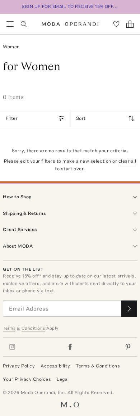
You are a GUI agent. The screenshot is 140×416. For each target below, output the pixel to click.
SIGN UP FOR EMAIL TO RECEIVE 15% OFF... (70, 6)
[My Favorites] (116, 24)
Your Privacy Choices (27, 379)
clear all (127, 161)
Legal (63, 379)
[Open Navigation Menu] (10, 24)
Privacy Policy (19, 365)
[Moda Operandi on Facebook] (70, 347)
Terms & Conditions (98, 365)
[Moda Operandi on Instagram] (12, 347)
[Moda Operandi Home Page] (70, 24)
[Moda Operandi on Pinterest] (127, 347)
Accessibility (55, 365)
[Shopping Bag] (130, 24)
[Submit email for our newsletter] (129, 308)
